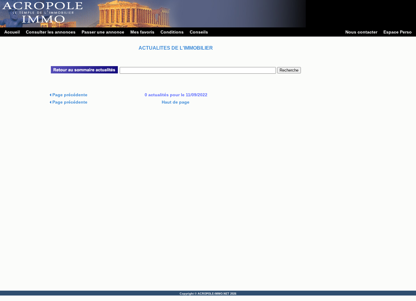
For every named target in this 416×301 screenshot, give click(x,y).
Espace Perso (397, 32)
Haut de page (175, 102)
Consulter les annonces (51, 32)
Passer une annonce (103, 32)
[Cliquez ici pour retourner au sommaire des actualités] (84, 72)
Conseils (199, 32)
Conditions (172, 32)
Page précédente (69, 94)
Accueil (12, 32)
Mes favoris (142, 32)
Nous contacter (361, 32)
